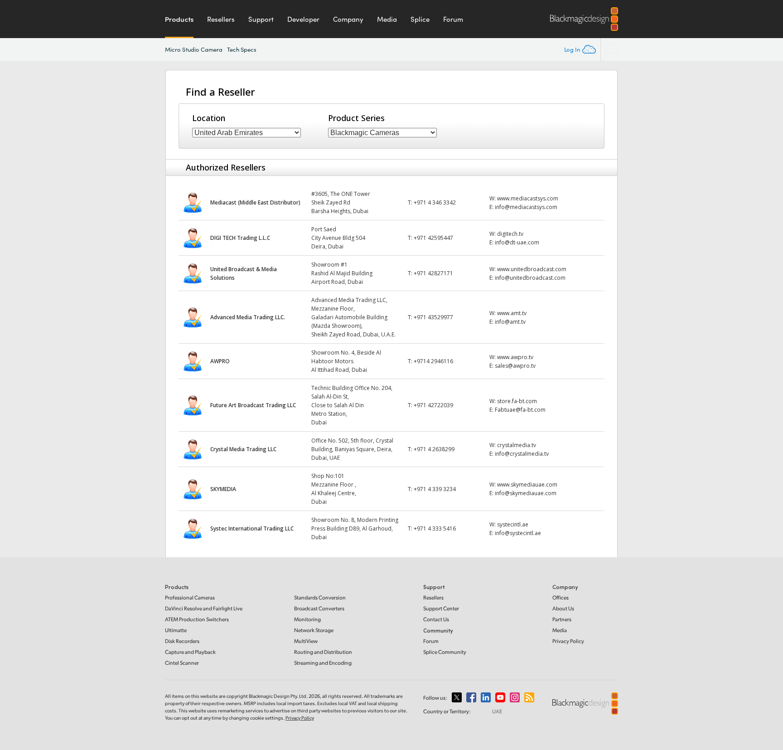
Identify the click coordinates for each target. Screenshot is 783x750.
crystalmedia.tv (516, 445)
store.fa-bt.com (517, 401)
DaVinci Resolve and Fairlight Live (203, 608)
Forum (453, 19)
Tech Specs (242, 49)
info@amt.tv (510, 322)
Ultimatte (176, 630)
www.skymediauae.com (527, 484)
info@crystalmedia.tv (522, 454)
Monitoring (307, 619)
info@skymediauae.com (525, 493)
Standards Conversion (320, 597)
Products (179, 19)
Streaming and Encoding (323, 662)
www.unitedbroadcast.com (531, 269)
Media (387, 19)
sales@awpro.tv (515, 366)
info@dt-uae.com (517, 242)
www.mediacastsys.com (527, 198)
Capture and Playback (190, 651)
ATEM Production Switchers (197, 619)
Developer (303, 19)
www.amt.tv (512, 313)
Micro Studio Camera (194, 49)
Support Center (441, 608)
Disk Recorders (182, 641)
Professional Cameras (190, 597)
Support (261, 19)
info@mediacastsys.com (526, 207)
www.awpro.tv (515, 357)
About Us (563, 608)
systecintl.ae (512, 524)
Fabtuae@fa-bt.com (520, 410)
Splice (420, 19)
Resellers (221, 19)
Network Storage (314, 630)
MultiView (306, 641)
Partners (561, 619)
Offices (560, 597)
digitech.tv (510, 234)
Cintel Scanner (182, 662)
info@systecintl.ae (518, 533)
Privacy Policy (568, 641)
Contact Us (436, 619)
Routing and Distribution (323, 651)
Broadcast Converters (319, 608)
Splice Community (444, 651)
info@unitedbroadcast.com (530, 278)
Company (348, 19)
